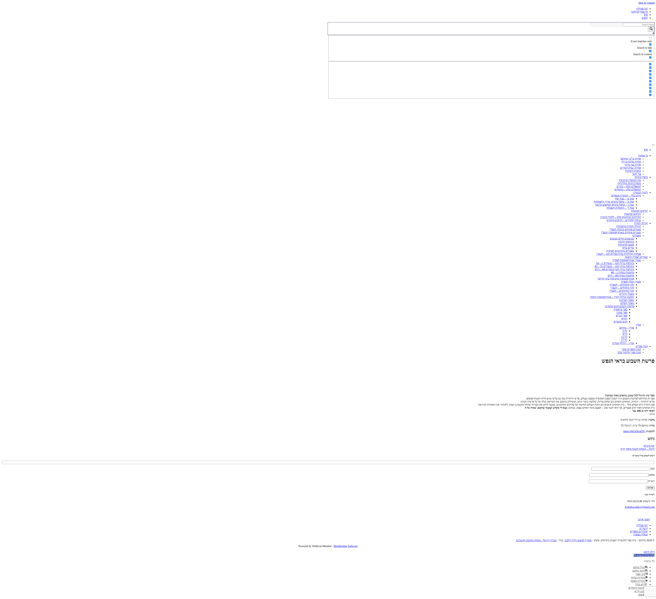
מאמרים (636, 235)
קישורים (643, 528)
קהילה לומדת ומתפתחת (628, 226)
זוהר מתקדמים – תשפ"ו (622, 290)
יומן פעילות (642, 8)
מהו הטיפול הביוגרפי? (630, 180)
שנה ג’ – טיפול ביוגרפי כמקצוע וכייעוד (614, 204)
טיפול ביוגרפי (641, 177)
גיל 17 (624, 340)
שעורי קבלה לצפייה (631, 281)
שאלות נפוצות (640, 534)
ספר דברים (621, 315)
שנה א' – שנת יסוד (624, 198)
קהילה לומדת (641, 223)
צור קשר (636, 174)
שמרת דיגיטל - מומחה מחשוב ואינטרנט (536, 540)
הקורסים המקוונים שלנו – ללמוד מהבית (620, 217)
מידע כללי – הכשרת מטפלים (626, 195)
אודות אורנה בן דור (631, 161)
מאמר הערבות (626, 300)
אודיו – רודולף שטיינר (623, 343)
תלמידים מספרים (639, 531)
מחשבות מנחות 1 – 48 (622, 272)
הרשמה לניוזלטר (639, 11)
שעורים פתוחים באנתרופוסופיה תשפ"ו (621, 232)
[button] (644, 555)
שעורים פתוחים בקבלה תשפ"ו (625, 229)
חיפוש (645, 17)
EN (646, 14)
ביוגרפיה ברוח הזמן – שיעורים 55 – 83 (614, 266)
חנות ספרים (642, 346)
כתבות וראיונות (633, 170)
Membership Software (346, 546)
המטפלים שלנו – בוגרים (629, 186)
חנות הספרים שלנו (631, 349)
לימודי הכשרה (640, 192)
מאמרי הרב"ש (626, 293)
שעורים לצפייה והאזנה (636, 257)
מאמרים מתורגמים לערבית (620, 250)
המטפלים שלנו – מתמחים (627, 189)
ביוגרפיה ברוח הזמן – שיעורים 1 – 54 (615, 263)
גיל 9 (625, 333)
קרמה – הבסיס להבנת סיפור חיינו (637, 448)
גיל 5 (625, 330)
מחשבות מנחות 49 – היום (621, 275)
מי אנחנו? (643, 155)
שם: (652, 468)
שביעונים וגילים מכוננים (622, 238)
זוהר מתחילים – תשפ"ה (622, 284)
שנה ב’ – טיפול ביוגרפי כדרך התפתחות (614, 201)
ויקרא (624, 318)
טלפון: (651, 474)
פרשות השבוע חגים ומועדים (619, 306)
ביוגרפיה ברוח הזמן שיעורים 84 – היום (614, 269)
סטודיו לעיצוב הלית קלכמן (578, 540)
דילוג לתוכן (649, 551)
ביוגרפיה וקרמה (626, 241)
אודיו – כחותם (626, 327)
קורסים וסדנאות (639, 210)
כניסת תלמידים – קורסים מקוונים (624, 220)
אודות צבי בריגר (632, 164)
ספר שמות (622, 312)
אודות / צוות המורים (630, 167)
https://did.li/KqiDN (634, 431)
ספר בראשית (620, 309)
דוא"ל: (651, 481)
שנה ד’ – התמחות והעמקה (620, 207)
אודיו (638, 324)
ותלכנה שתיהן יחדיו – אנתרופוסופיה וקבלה (612, 297)
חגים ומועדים (620, 321)
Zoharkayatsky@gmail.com (640, 507)
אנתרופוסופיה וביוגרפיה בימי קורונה (616, 278)
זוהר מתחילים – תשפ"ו (622, 287)
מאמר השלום (627, 303)
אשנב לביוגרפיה (626, 244)
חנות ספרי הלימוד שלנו (629, 352)
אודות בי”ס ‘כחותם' (630, 158)
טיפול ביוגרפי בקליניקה (629, 183)
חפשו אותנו (644, 519)
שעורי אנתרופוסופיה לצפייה (626, 260)
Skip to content (646, 2)
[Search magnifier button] (651, 29)
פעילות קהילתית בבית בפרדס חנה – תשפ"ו (618, 254)
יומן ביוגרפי (649, 445)
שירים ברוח (628, 247)
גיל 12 (624, 337)
